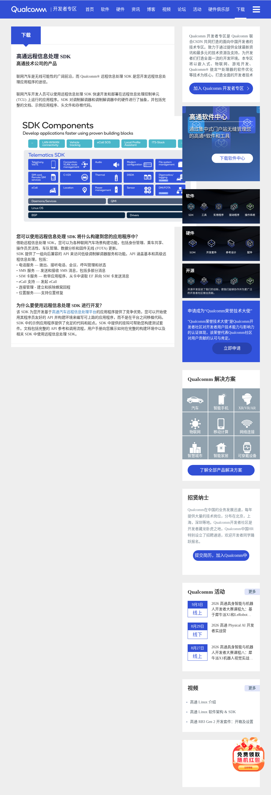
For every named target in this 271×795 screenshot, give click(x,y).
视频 (166, 9)
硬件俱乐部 (218, 9)
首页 (89, 9)
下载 (240, 9)
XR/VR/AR (247, 408)
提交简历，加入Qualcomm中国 (221, 557)
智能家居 (221, 456)
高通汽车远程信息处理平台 (74, 312)
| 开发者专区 (64, 9)
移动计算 (221, 432)
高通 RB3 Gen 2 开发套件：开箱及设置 (221, 722)
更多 (252, 592)
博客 (151, 9)
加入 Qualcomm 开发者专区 (218, 88)
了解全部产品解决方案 (221, 470)
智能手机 (221, 408)
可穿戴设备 (247, 456)
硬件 (120, 9)
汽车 (195, 408)
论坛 (182, 9)
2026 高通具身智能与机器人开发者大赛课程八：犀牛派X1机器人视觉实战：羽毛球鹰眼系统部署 (232, 653)
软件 (105, 9)
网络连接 (247, 432)
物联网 (195, 432)
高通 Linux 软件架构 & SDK (213, 712)
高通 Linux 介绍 (203, 702)
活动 (197, 9)
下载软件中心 (232, 158)
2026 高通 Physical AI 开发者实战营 (232, 628)
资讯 (136, 9)
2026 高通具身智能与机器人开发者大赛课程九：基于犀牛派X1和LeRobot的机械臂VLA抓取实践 (232, 610)
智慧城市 (195, 456)
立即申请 (232, 348)
